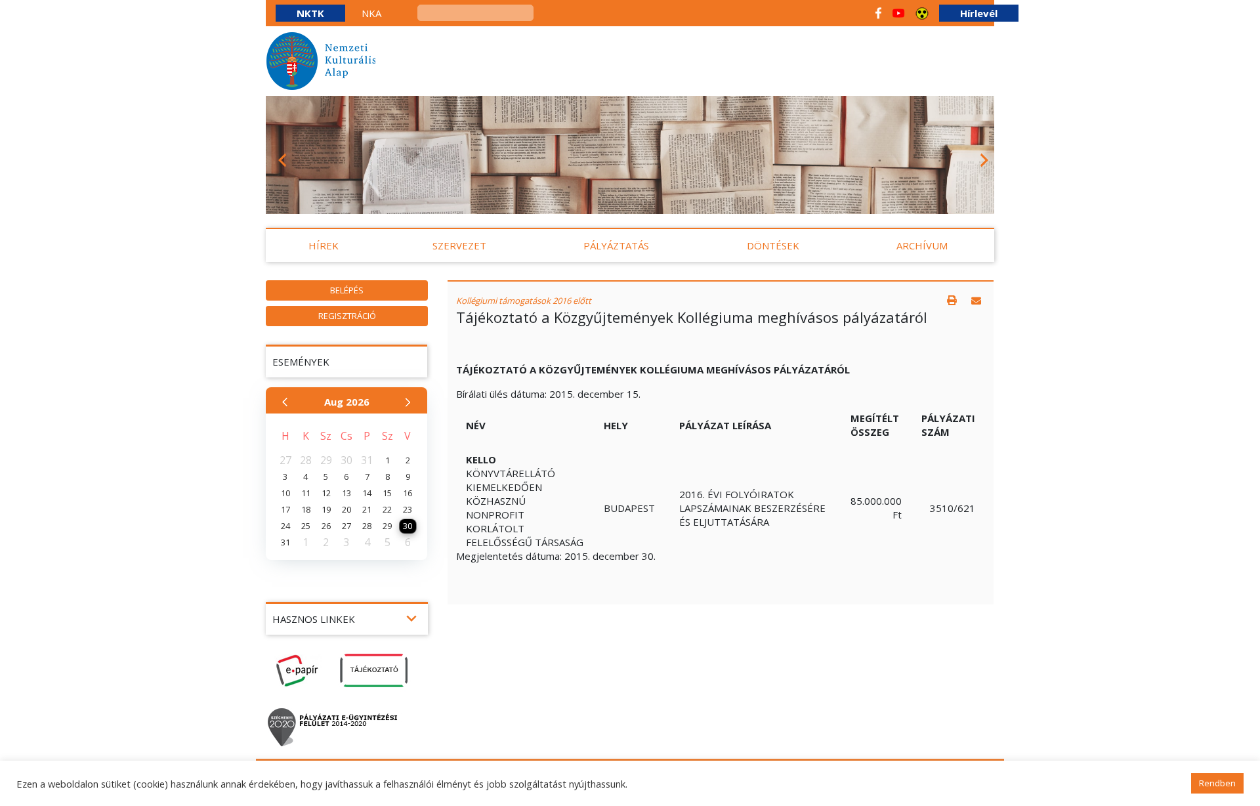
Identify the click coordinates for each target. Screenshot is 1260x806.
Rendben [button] (1217, 783)
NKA (371, 13)
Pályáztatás (616, 245)
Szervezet (459, 245)
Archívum (922, 245)
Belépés (347, 290)
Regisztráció (347, 316)
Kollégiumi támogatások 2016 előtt (523, 301)
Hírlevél (979, 13)
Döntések (773, 245)
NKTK (310, 13)
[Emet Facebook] (878, 13)
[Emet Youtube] (898, 13)
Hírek (323, 245)
